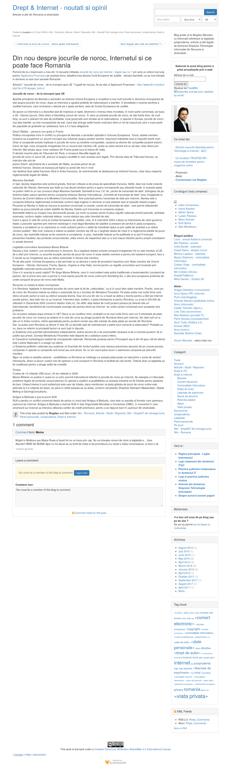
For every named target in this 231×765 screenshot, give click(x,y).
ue (207, 690)
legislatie (187, 668)
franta (195, 657)
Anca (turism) (181, 329)
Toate (177, 360)
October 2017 (186, 576)
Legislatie (179, 418)
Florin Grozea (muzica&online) (191, 318)
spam (203, 690)
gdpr (201, 657)
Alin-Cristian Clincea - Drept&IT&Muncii (186, 273)
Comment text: (25, 484)
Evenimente (181, 410)
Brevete (181, 378)
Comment (22, 432)
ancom (192, 612)
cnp (192, 618)
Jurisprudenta (149, 32)
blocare (177, 618)
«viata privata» (191, 695)
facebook (187, 657)
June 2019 (184, 555)
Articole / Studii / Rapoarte (77, 32)
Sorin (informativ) (184, 304)
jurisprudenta (202, 663)
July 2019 (183, 551)
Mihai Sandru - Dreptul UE (189, 279)
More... (182, 591)
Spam (180, 403)
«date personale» (187, 644)
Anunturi (179, 363)
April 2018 (184, 573)
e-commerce (206, 653)
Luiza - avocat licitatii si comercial (193, 239)
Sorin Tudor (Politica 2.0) (188, 322)
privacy (178, 690)
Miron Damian (186, 219)
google (206, 657)
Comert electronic (187, 381)
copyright (193, 629)
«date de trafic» (182, 642)
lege (176, 668)
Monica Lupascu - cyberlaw (189, 253)
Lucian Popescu (187, 216)
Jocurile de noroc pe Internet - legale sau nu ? (106, 72)
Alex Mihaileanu (187, 226)
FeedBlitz (193, 88)
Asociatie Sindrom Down (188, 333)
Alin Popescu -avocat (186, 243)
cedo (184, 618)
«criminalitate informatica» (199, 633)
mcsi (198, 672)
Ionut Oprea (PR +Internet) (189, 293)
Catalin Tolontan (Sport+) (188, 308)
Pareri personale (133, 32)
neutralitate (206, 672)
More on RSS (180, 728)
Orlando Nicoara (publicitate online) (194, 300)
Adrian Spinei (186, 212)
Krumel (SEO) (182, 326)
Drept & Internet (66, 417)
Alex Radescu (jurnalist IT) (189, 315)
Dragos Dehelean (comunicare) (192, 290)
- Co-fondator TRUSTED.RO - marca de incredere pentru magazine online (191, 161)
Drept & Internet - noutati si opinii (60, 7)
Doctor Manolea (183, 340)
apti (211, 612)
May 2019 (184, 558)
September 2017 (188, 580)
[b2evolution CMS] (115, 762)
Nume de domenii (187, 396)
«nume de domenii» (193, 680)
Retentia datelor (186, 400)
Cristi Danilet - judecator (187, 246)
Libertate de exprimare (190, 392)
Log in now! (81, 472)
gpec (212, 657)
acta (186, 612)
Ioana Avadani (186, 208)
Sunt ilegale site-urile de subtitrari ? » (142, 44)
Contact (18, 754)
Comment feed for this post (90, 513)
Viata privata (184, 407)
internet (182, 662)
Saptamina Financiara (34, 75)
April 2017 (184, 587)
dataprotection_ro (202, 637)
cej (188, 618)
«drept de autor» (187, 652)
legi (181, 668)
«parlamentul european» (204, 684)
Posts (192, 719)
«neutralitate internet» (183, 676)
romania (192, 689)
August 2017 (185, 584)
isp (192, 663)
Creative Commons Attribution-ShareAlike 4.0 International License (132, 749)
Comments (203, 719)
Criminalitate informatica (191, 385)
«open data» (208, 680)
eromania (178, 657)
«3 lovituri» (178, 612)
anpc (197, 612)
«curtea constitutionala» (184, 637)
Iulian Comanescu (188, 205)
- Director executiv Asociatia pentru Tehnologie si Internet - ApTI (194, 149)
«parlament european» (184, 684)
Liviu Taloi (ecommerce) (187, 311)
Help (28, 754)
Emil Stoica (184, 223)
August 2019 (185, 547)
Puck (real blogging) (185, 297)
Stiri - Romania (56, 32)
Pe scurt (178, 425)
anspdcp (204, 612)
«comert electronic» (192, 620)
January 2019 (186, 569)
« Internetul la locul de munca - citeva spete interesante (47, 44)
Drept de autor (185, 389)
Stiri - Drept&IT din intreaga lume (107, 32)
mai (192, 672)
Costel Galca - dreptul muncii (190, 250)
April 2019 (184, 562)
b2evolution (39, 754)
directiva (206, 648)
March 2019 (185, 565)
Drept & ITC (180, 371)
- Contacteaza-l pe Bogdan (190, 179)
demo (197, 648)
